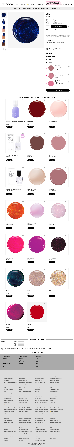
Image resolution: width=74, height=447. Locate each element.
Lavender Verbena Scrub (8, 422)
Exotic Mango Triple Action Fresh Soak (41, 407)
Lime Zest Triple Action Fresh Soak (56, 407)
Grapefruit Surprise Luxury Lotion (41, 431)
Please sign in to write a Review (5, 342)
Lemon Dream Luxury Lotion (55, 431)
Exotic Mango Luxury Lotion (40, 429)
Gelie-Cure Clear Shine (39, 422)
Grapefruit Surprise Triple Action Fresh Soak (41, 409)
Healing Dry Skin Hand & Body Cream (41, 411)
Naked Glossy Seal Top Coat (9, 436)
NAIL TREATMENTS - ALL (23, 411)
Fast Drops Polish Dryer (54, 389)
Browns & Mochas (38, 393)
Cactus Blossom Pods (23, 402)
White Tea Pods (53, 398)
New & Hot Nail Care (38, 380)
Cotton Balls (52, 427)
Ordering (4, 361)
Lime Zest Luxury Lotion (54, 429)
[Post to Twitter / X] (47, 30)
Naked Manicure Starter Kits (24, 438)
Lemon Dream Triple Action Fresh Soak (56, 409)
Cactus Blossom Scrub (8, 420)
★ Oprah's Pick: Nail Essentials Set (56, 416)
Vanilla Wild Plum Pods (39, 396)
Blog (47, 4)
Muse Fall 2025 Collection (54, 380)
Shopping (21, 363)
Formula (49, 53)
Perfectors (6, 429)
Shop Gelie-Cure (53, 402)
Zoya (37, 358)
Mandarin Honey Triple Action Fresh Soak (25, 409)
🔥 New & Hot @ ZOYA (54, 411)
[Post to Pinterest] (49, 30)
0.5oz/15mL (51, 20)
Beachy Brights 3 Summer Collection (25, 382)
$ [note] (56, 69)
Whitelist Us (21, 361)
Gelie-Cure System (39, 361)
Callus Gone (6, 440)
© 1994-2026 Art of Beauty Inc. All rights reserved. (37, 444)
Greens (20, 393)
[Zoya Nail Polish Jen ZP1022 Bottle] (4, 15)
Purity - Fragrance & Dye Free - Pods (41, 400)
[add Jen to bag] (68, 26)
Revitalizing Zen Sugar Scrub (24, 420)
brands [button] (23, 4)
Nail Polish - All (22, 387)
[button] (8, 4)
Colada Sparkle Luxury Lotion (9, 433)
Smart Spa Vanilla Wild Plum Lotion (25, 431)
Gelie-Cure (21, 440)
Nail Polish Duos (22, 378)
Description (50, 40)
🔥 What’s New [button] (30, 4)
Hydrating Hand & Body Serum (55, 422)
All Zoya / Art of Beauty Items (40, 440)
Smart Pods (6, 438)
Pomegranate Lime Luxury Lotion (10, 431)
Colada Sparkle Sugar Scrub (55, 413)
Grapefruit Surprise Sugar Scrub (9, 416)
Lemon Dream (21, 416)
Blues (5, 391)
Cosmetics (52, 436)
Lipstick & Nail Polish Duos (39, 378)
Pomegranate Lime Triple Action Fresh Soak (10, 409)
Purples (20, 389)
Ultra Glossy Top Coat (39, 433)
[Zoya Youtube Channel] (35, 352)
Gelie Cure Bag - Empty (23, 433)
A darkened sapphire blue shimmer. (55, 42)
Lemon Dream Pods (53, 396)
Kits (35, 376)
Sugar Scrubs (6, 418)
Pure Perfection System (23, 427)
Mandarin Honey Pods (23, 398)
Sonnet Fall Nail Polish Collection (56, 378)
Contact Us (5, 358)
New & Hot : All (6, 380)
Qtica (37, 363)
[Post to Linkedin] (52, 30)
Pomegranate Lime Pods (8, 400)
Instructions (51, 56)
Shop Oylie (6, 413)
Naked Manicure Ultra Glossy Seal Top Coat (25, 422)
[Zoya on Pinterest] (45, 352)
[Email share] (53, 30)
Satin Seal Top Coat (22, 436)
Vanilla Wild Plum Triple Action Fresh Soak (25, 407)
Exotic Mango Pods (7, 398)
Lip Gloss (5, 387)
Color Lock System (7, 376)
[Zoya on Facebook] (29, 352)
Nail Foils (36, 436)
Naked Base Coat (53, 433)
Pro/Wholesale (40, 4)
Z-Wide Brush (21, 413)
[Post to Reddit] (50, 30)
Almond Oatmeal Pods (8, 396)
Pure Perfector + (7, 427)
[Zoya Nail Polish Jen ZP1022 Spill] (4, 22)
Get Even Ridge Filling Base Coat (25, 391)
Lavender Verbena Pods (8, 402)
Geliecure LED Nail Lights (23, 429)
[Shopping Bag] (71, 4)
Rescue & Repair (53, 376)
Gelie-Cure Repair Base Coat (9, 411)
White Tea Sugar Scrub (39, 416)
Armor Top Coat (37, 389)
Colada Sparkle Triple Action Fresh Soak (10, 407)
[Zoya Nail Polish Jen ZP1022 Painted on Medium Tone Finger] (4, 35)
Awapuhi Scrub (53, 418)
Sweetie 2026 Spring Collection (40, 382)
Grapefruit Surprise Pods (39, 398)
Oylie (37, 366)
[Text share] (55, 30)
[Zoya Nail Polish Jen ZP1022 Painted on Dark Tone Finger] (4, 42)
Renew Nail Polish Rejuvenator (9, 393)
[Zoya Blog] (41, 352)
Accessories (21, 376)
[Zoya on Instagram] (31, 352)
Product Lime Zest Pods (23, 400)
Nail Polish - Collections (8, 389)
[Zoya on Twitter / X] (38, 352)
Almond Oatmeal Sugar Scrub (55, 420)
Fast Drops (52, 387)
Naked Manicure (53, 438)
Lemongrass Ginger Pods (23, 396)
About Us (21, 358)
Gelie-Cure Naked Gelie (39, 418)
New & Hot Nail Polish (23, 380)
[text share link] (55, 30)
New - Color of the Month (54, 382)
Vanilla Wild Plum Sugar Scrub (40, 413)
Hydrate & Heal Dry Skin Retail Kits (41, 402)
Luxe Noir (51, 400)
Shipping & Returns (6, 363)
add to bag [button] (56, 26)
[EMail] (53, 30)
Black (51, 393)
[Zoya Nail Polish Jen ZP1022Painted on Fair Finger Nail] (4, 28)
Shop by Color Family (54, 391)
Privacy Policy (5, 366)
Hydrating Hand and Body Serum (25, 418)
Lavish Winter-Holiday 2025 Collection (10, 382)
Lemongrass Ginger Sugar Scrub (40, 420)
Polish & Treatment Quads (8, 378)
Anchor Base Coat (38, 387)
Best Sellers (37, 391)
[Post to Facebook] (46, 30)
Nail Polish (48, 44)
